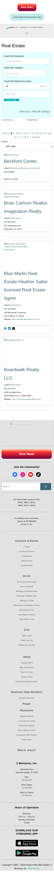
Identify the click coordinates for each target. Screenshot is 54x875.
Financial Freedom (27, 726)
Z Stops (27, 547)
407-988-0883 (27, 795)
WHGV (32, 506)
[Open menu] (27, 33)
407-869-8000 (31, 521)
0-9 (5, 133)
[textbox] (17, 73)
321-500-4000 (27, 788)
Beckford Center (20, 161)
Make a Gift (27, 636)
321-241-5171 (10, 388)
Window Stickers (26, 716)
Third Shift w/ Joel (26, 619)
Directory (24, 111)
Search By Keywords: (14, 56)
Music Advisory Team (26, 730)
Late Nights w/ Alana (26, 615)
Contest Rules (27, 565)
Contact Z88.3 (27, 663)
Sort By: (4, 141)
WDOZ (20, 506)
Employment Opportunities (27, 681)
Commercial (7, 120)
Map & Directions (27, 667)
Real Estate (16, 218)
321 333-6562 (10, 309)
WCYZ (26, 506)
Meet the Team (27, 672)
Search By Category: (13, 68)
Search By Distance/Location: (18, 81)
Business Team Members (26, 692)
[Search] (45, 486)
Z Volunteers (26, 556)
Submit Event (26, 561)
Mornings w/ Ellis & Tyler (27, 596)
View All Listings (40, 111)
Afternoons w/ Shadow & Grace (27, 605)
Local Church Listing (26, 721)
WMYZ (26, 503)
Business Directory (26, 698)
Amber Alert (27, 740)
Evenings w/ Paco (26, 610)
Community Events (27, 551)
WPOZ (20, 503)
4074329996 (9, 172)
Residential (32, 120)
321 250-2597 (10, 222)
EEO (30, 868)
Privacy (36, 868)
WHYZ (32, 503)
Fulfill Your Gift (27, 640)
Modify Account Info (27, 645)
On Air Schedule (26, 586)
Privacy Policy (26, 677)
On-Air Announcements (26, 582)
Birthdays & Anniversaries (26, 591)
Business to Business (20, 168)
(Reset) (37, 137)
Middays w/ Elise (27, 601)
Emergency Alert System (27, 735)
